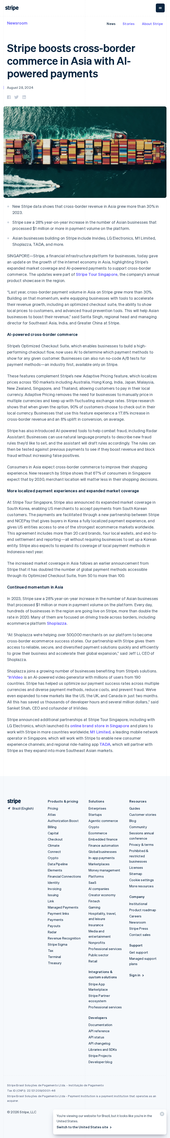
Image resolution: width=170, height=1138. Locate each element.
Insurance (96, 925)
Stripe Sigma (57, 944)
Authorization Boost (63, 820)
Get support (138, 952)
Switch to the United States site (82, 1127)
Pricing (53, 808)
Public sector (99, 955)
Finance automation (104, 845)
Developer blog (100, 1062)
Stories (129, 23)
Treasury (55, 963)
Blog (132, 820)
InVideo (16, 677)
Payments (56, 919)
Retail (93, 961)
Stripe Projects (100, 1055)
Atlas (52, 814)
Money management (104, 870)
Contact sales (140, 934)
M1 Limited (100, 731)
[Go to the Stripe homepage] (12, 801)
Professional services (105, 949)
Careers (135, 916)
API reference (99, 1031)
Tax (51, 950)
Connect (54, 851)
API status (96, 1037)
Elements (55, 870)
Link (51, 901)
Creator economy (102, 895)
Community (138, 827)
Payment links (58, 913)
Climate (54, 845)
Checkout (55, 839)
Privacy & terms (141, 844)
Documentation (100, 1024)
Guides (134, 808)
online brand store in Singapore (99, 725)
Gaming (94, 907)
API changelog (99, 1043)
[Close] (161, 1115)
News (111, 23)
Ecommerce (98, 833)
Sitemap (135, 873)
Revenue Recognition (64, 938)
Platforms (96, 876)
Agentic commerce (103, 820)
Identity (54, 882)
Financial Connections (64, 876)
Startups (95, 814)
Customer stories (142, 814)
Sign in (134, 975)
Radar (52, 932)
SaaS (92, 882)
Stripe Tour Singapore (97, 274)
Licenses (136, 867)
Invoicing (54, 888)
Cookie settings (141, 880)
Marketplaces (99, 864)
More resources (141, 886)
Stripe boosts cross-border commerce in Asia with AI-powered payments (71, 60)
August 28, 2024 (20, 87)
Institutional (138, 903)
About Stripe (152, 23)
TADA (104, 744)
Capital (53, 833)
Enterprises (97, 808)
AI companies (99, 888)
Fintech (94, 901)
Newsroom (17, 22)
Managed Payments (63, 907)
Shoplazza (57, 623)
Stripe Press (138, 928)
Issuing (53, 895)
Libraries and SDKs (103, 1049)
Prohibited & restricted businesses (138, 855)
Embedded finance (103, 839)
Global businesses (103, 851)
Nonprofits (97, 942)
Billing (52, 827)
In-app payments (102, 858)
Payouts (54, 926)
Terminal (54, 956)
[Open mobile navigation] (160, 8)
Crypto (53, 858)
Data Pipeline (58, 864)
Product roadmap (142, 910)
